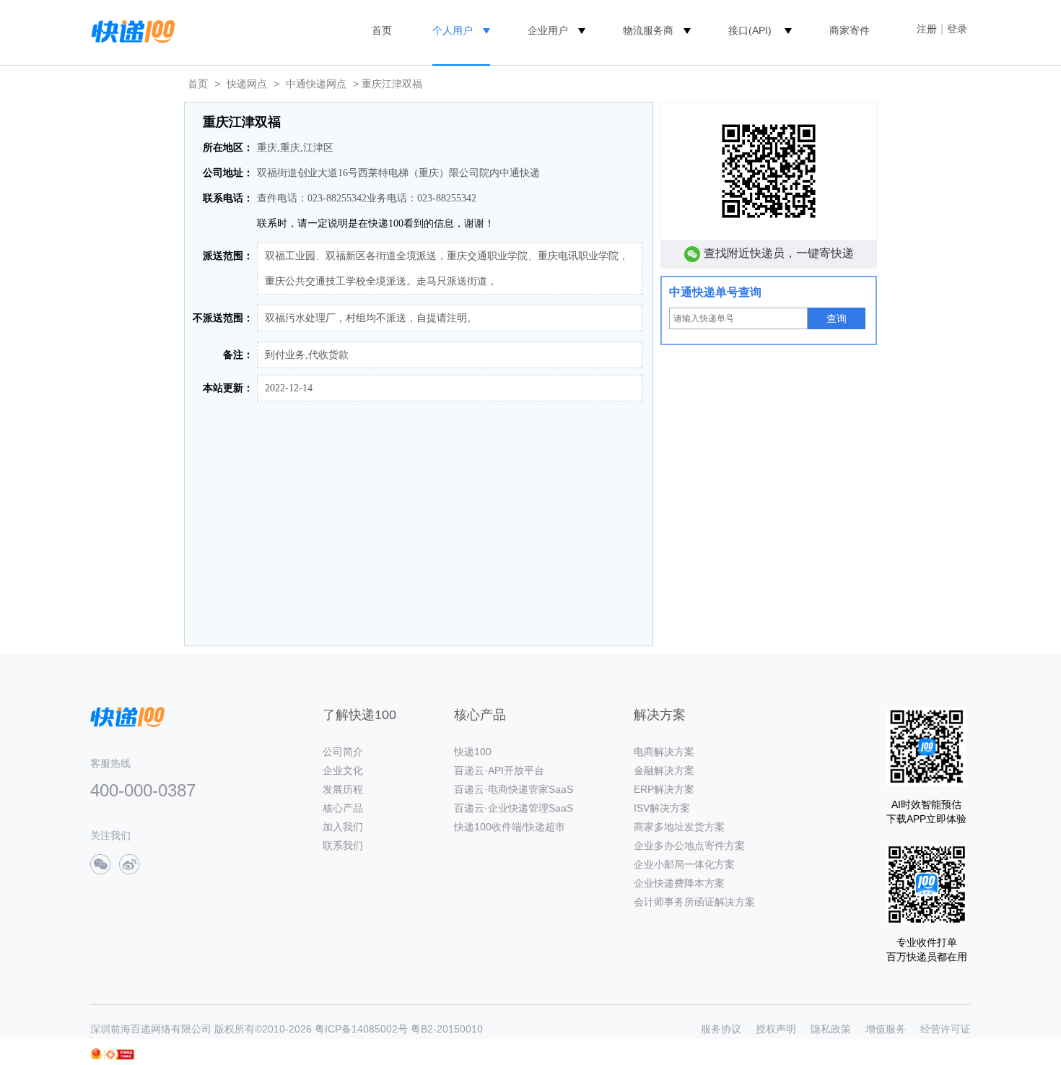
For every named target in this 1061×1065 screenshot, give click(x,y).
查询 (836, 318)
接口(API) (750, 30)
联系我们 (343, 845)
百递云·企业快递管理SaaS (513, 808)
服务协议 (721, 1029)
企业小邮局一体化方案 (684, 864)
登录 (957, 29)
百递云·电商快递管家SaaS (513, 789)
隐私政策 (831, 1029)
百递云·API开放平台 (499, 770)
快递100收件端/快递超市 (509, 827)
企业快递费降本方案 (679, 883)
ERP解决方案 (664, 789)
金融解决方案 (664, 770)
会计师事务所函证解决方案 (694, 902)
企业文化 (343, 770)
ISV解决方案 (662, 808)
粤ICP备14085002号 (361, 1029)
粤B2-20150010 (447, 1029)
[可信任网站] (119, 1054)
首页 (382, 30)
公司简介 (343, 751)
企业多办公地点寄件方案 (689, 845)
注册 (927, 29)
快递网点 (247, 84)
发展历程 (343, 789)
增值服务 (885, 1029)
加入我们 (343, 827)
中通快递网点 (316, 84)
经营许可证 (945, 1029)
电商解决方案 (664, 751)
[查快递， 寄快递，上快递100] (130, 30)
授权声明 (776, 1029)
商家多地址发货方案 (679, 827)
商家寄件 (849, 30)
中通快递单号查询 (715, 292)
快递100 (473, 751)
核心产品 (343, 808)
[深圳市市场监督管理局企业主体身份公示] (96, 1054)
